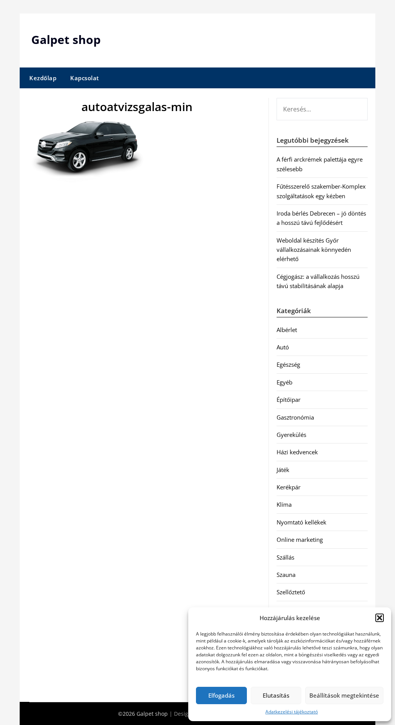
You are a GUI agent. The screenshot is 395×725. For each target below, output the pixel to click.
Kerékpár (288, 487)
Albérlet (287, 330)
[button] (379, 618)
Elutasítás (276, 695)
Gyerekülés (291, 434)
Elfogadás (221, 695)
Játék (283, 470)
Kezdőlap (42, 78)
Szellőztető (291, 592)
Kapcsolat (84, 78)
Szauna (286, 574)
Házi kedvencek (297, 452)
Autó (283, 347)
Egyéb (284, 382)
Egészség (288, 364)
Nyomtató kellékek (301, 522)
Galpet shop (66, 39)
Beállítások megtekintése (344, 695)
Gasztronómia (295, 417)
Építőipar (288, 399)
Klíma (284, 504)
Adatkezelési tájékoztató (291, 711)
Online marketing (300, 539)
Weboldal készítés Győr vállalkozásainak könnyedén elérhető (314, 249)
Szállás (285, 557)
